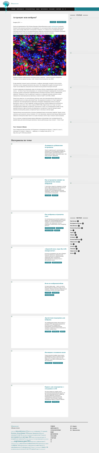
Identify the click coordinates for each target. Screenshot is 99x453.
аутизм (72, 253)
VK (62, 9)
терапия (33, 449)
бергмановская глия (50, 228)
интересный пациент (41, 437)
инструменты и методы (77, 223)
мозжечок (57, 230)
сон (72, 230)
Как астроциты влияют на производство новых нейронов (55, 181)
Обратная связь (76, 430)
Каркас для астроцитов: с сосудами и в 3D (54, 388)
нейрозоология (75, 241)
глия (72, 244)
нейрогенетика (74, 251)
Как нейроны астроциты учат (54, 215)
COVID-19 (13, 431)
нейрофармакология (16, 447)
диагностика (38, 435)
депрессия (31, 435)
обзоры (33, 447)
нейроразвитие (32, 445)
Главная (13, 9)
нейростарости (40, 445)
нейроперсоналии (24, 445)
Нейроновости (20, 9)
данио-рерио (25, 435)
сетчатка (73, 246)
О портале (58, 9)
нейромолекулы (41, 443)
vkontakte (74, 428)
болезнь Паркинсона (76, 239)
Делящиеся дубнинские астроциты (54, 146)
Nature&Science (75, 225)
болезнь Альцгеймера (76, 228)
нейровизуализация (15, 443)
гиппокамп (73, 248)
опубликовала (54, 26)
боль (42, 433)
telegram (74, 426)
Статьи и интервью (30, 9)
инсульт (34, 437)
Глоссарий (51, 9)
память (73, 232)
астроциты (52, 22)
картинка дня (56, 157)
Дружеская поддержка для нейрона (55, 319)
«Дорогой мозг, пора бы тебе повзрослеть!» (56, 250)
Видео (38, 9)
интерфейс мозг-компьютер (18, 439)
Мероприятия (44, 9)
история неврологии (30, 439)
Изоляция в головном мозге (55, 352)
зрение (44, 435)
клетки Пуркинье (49, 230)
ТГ (65, 9)
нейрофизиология (27, 447)
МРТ (30, 431)
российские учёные (15, 449)
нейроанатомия (41, 441)
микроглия (34, 441)
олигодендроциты (58, 362)
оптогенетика (38, 447)
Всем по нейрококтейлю (54, 283)
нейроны (63, 331)
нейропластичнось (57, 262)
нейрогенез (55, 195)
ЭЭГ (33, 431)
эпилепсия (42, 449)
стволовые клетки (62, 22)
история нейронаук (38, 439)
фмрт (38, 449)
